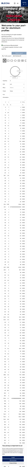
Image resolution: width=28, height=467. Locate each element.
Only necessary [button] (13, 460)
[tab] (6, 56)
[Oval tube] (15, 60)
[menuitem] (4, 104)
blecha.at (24, 3)
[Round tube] (4, 60)
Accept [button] (13, 457)
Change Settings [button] (13, 463)
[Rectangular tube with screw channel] (26, 60)
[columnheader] (4, 102)
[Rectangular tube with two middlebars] (22, 60)
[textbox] (17, 81)
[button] (24, 84)
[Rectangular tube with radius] (12, 60)
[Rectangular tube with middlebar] (19, 60)
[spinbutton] (15, 104)
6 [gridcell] (5, 107)
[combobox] (18, 3)
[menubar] (4, 104)
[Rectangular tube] (8, 60)
